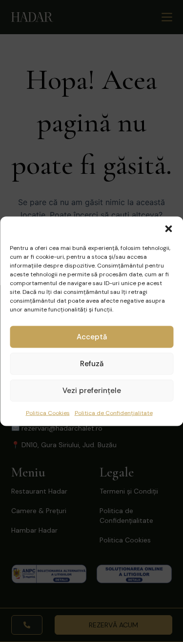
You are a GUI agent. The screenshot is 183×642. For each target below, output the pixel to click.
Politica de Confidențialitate (114, 412)
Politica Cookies (48, 412)
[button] (168, 228)
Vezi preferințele (91, 390)
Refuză (91, 364)
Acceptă (92, 337)
